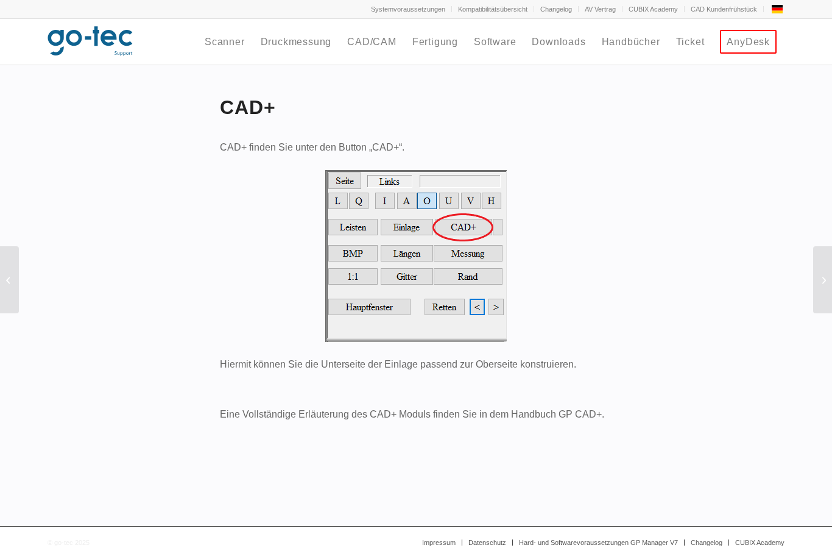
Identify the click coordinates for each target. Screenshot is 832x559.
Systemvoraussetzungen (408, 9)
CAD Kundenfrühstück (724, 9)
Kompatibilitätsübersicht (492, 9)
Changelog (556, 9)
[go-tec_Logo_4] (90, 42)
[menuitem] (408, 9)
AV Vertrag (600, 9)
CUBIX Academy (653, 9)
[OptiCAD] (9, 279)
